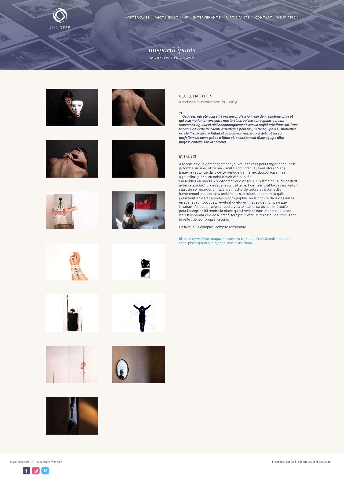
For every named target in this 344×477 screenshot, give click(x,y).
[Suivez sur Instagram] (36, 470)
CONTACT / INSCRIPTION (276, 17)
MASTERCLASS (137, 17)
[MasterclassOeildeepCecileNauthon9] (72, 330)
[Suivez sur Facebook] (26, 470)
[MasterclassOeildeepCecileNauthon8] (138, 279)
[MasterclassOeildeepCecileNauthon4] (138, 176)
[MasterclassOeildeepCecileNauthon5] (72, 228)
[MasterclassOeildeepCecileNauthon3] (72, 176)
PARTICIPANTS (238, 17)
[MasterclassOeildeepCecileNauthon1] (72, 125)
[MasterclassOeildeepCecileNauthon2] (138, 125)
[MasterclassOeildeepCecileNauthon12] (138, 382)
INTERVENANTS (206, 17)
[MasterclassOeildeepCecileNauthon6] (138, 228)
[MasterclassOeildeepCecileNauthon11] (72, 382)
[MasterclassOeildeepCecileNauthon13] (72, 433)
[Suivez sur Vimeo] (45, 470)
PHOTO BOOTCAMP (171, 17)
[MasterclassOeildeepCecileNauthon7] (72, 279)
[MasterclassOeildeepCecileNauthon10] (138, 330)
